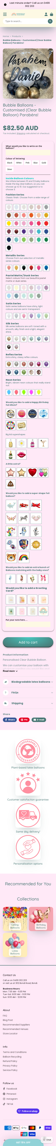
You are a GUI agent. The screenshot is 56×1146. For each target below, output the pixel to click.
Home (6, 36)
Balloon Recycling (12, 1056)
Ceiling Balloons (15, 919)
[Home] (18, 14)
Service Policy (10, 1070)
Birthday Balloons (41, 919)
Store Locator (10, 1033)
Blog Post (8, 1020)
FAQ (5, 1015)
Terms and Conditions (15, 1052)
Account (46, 14)
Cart (51, 14)
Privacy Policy (10, 1065)
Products (16, 36)
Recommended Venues (15, 1029)
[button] (23, 1142)
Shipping (21, 133)
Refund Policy (10, 1061)
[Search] (50, 21)
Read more (9, 671)
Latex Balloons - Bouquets (15, 945)
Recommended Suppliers (16, 1024)
